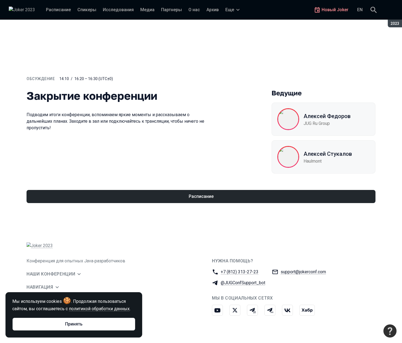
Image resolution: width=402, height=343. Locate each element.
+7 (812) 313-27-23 (239, 271)
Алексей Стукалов (328, 154)
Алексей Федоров (327, 116)
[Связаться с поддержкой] (390, 331)
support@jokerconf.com (303, 271)
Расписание (201, 196)
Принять (74, 324)
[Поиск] (373, 9)
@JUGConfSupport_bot (243, 282)
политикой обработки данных (99, 308)
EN (360, 9)
